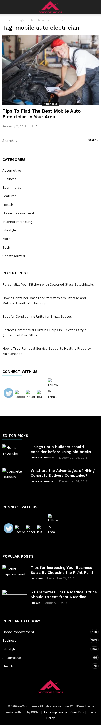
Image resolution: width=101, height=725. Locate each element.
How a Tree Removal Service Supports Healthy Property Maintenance (46, 351)
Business (9, 179)
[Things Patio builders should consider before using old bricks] (14, 452)
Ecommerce (12, 187)
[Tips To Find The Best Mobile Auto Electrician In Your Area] (50, 70)
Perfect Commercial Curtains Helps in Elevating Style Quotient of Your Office (44, 332)
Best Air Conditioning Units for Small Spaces (37, 316)
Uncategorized (13, 256)
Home (6, 20)
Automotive (50, 103)
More (6, 239)
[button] (94, 7)
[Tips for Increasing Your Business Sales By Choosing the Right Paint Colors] (14, 573)
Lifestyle (9, 230)
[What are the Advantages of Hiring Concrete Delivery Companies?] (14, 480)
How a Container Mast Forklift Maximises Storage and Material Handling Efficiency (44, 300)
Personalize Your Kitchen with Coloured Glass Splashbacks (48, 284)
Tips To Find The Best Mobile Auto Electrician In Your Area (41, 113)
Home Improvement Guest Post (64, 712)
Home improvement (18, 213)
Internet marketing (17, 222)
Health (7, 204)
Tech (6, 247)
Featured (9, 196)
